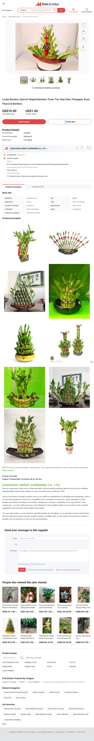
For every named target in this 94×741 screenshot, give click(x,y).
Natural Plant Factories (12, 709)
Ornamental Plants (71, 692)
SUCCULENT (51, 662)
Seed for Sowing (38, 692)
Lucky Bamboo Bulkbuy (12, 720)
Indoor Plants (21, 698)
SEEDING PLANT (31, 662)
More (4, 724)
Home (4, 17)
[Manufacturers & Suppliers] (47, 4)
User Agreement (60, 732)
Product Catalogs (34, 658)
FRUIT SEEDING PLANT (10, 662)
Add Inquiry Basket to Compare (47, 87)
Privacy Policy (81, 732)
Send (22, 570)
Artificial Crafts (54, 692)
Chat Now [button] (71, 122)
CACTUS (72, 662)
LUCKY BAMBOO (8, 670)
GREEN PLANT (30, 666)
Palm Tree (7, 698)
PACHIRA (72, 666)
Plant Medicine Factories (34, 709)
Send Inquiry (24, 122)
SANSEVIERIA (7, 666)
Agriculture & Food (14, 17)
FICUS (49, 666)
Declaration (70, 732)
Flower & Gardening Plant (30, 17)
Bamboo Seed (26, 714)
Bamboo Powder (10, 714)
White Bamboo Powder (44, 714)
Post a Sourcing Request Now (68, 570)
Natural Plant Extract (76, 709)
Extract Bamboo (62, 714)
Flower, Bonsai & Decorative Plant (16, 692)
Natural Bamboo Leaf (80, 714)
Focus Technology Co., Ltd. (32, 732)
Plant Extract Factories (56, 709)
